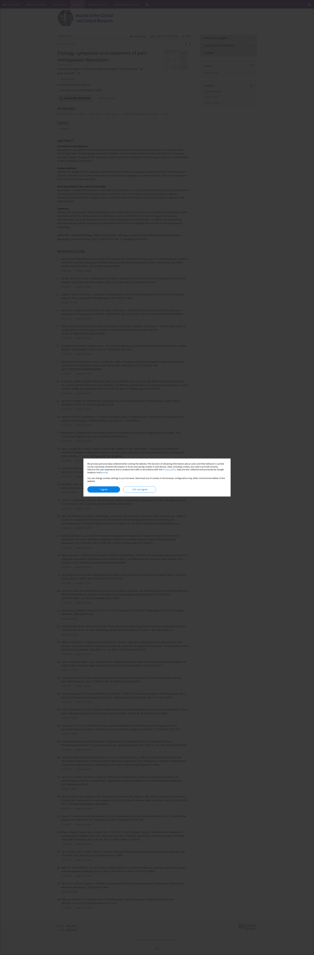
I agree (103, 489)
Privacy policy (169, 469)
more (104, 472)
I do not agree (140, 489)
